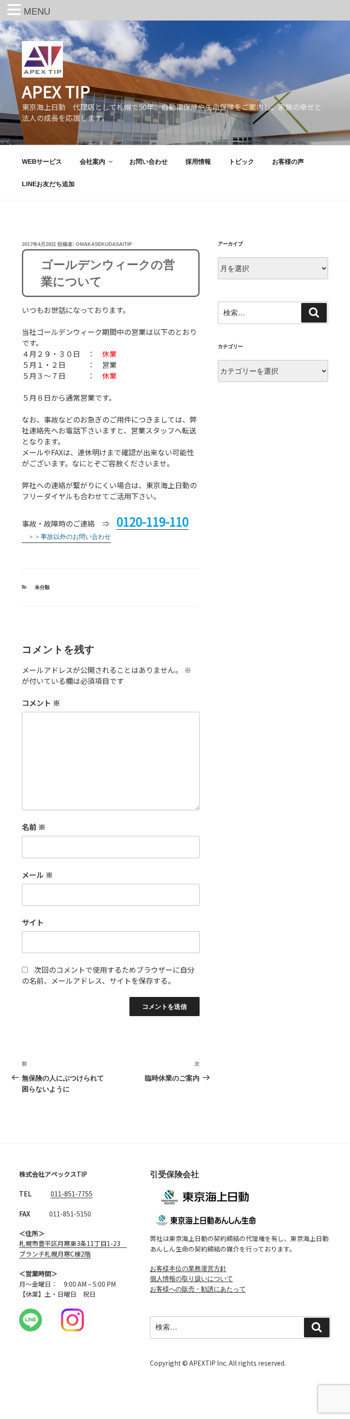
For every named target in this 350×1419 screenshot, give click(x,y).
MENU (37, 11)
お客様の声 (288, 161)
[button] (15, 10)
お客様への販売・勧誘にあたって (198, 1289)
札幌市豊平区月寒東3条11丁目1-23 (69, 1243)
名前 (34, 826)
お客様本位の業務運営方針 (188, 1268)
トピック (241, 161)
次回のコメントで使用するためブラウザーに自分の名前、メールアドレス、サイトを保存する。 (108, 975)
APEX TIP (56, 91)
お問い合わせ (148, 161)
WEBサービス (42, 161)
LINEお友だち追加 (48, 184)
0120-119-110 (153, 521)
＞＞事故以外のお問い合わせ (69, 536)
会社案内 (92, 161)
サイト (33, 922)
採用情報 (198, 161)
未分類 (42, 587)
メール (37, 874)
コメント (41, 702)
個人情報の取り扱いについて (191, 1278)
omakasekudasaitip (104, 244)
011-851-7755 (72, 1193)
